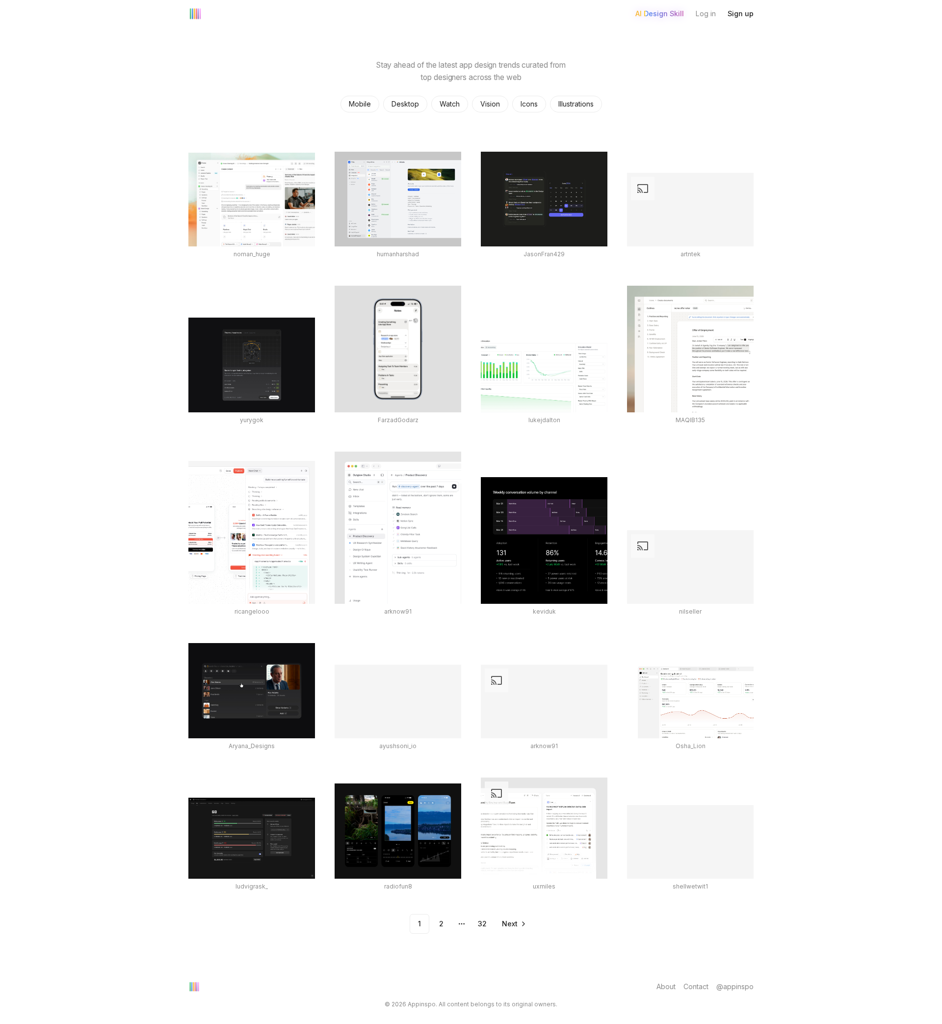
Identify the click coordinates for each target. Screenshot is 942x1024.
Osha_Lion (691, 746)
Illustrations (576, 104)
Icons (529, 104)
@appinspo (735, 986)
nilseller (690, 611)
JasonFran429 (544, 254)
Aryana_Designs (252, 746)
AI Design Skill (659, 13)
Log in (706, 13)
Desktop (405, 104)
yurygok (251, 420)
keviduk (544, 611)
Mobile (360, 104)
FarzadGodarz (398, 420)
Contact (695, 986)
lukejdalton (544, 420)
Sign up (741, 13)
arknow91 (398, 611)
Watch (450, 104)
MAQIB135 (690, 420)
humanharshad (398, 254)
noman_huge (252, 254)
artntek (690, 254)
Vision (490, 104)
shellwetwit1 (690, 886)
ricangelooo (252, 611)
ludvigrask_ (252, 886)
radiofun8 (398, 886)
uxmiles (544, 886)
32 (482, 923)
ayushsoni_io (398, 746)
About (666, 986)
